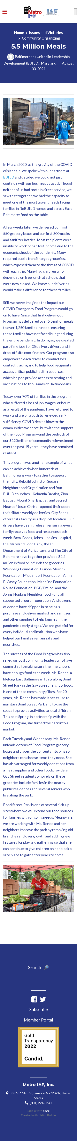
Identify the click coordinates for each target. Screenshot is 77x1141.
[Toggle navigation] (5, 11)
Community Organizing (41, 38)
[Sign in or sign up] (75, 11)
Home (19, 32)
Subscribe (38, 1009)
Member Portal (38, 1019)
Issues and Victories (46, 32)
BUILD (8, 177)
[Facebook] (34, 999)
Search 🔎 (38, 967)
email (46, 1111)
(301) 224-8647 (41, 1103)
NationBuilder (47, 1115)
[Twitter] (43, 999)
